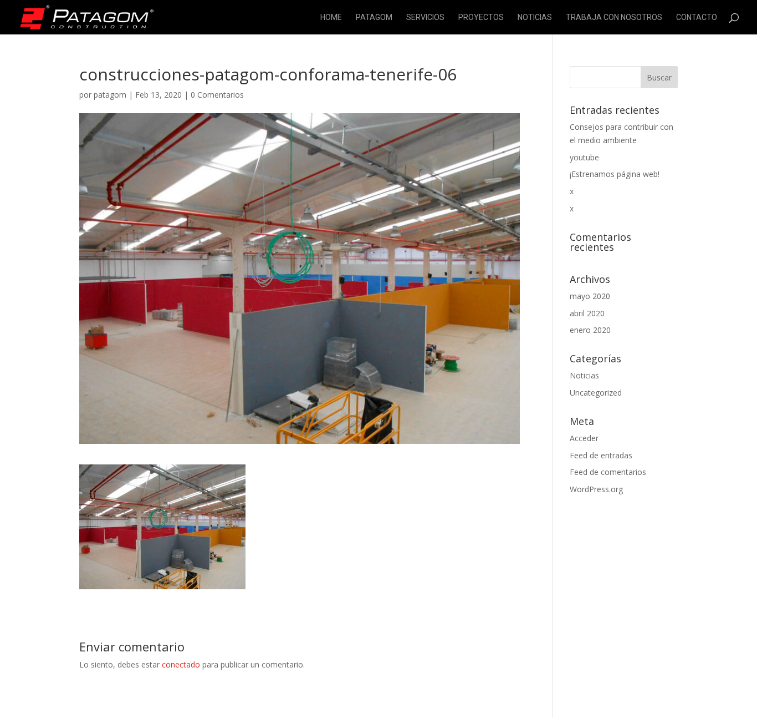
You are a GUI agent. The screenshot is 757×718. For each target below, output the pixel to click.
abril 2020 (587, 313)
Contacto (696, 17)
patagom (110, 94)
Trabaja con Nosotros (614, 17)
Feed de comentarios (608, 472)
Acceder (584, 438)
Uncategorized (596, 392)
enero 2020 (590, 330)
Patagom (374, 17)
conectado (181, 664)
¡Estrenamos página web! (614, 174)
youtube (584, 157)
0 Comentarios (217, 94)
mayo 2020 (590, 296)
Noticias (535, 17)
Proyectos (481, 17)
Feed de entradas (601, 455)
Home (331, 17)
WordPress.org (596, 489)
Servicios (425, 17)
